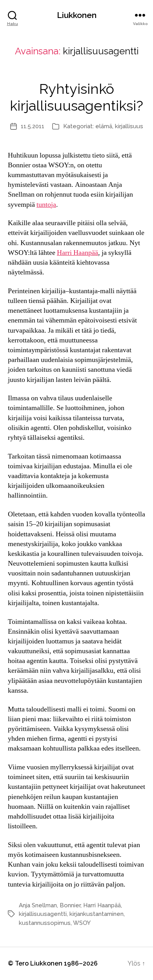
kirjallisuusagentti (43, 913)
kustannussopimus (45, 922)
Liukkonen (77, 15)
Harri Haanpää (77, 252)
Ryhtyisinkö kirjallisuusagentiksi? (76, 97)
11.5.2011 (32, 126)
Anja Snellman (38, 905)
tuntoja (46, 204)
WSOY (82, 922)
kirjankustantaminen (96, 913)
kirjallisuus (129, 126)
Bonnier (70, 905)
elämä (103, 126)
